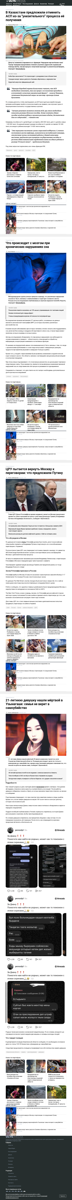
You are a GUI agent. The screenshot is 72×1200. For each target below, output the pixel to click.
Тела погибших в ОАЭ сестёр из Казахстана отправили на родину (31, 776)
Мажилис (9, 150)
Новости (9, 4)
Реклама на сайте (12, 1179)
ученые (9, 376)
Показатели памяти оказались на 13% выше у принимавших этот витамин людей (36, 310)
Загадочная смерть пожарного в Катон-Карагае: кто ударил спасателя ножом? (36, 778)
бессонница (24, 376)
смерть (23, 1052)
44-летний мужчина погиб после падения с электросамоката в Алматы (33, 773)
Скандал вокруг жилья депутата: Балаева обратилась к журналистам (32, 79)
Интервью (16, 5)
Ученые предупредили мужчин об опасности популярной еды (30, 316)
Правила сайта (12, 1176)
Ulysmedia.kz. (20, 303)
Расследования (28, 4)
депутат (21, 150)
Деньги (36, 4)
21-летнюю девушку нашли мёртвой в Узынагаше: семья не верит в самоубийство (39, 220)
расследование (32, 1052)
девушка (41, 1052)
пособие (28, 150)
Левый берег (17, 4)
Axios (24, 542)
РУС (63, 5)
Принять (62, 1196)
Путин (19, 607)
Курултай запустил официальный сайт (21, 82)
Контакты (11, 1182)
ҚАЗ (63, 3)
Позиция (51, 4)
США (8, 607)
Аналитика (43, 4)
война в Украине (28, 607)
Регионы (9, 5)
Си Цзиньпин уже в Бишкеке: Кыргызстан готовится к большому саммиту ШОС (35, 526)
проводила (40, 787)
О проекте (11, 1173)
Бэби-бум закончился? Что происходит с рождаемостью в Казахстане (33, 76)
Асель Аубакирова (13, 477)
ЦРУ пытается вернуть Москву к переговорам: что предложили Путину (36, 213)
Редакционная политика (14, 1186)
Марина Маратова (13, 24)
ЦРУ (36, 607)
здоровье (16, 376)
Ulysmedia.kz (20, 69)
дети (15, 150)
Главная (8, 9)
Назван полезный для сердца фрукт (21, 313)
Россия (13, 607)
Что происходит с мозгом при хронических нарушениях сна (33, 206)
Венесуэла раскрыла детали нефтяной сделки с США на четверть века (32, 534)
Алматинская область (13, 1052)
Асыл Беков (11, 251)
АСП (33, 150)
